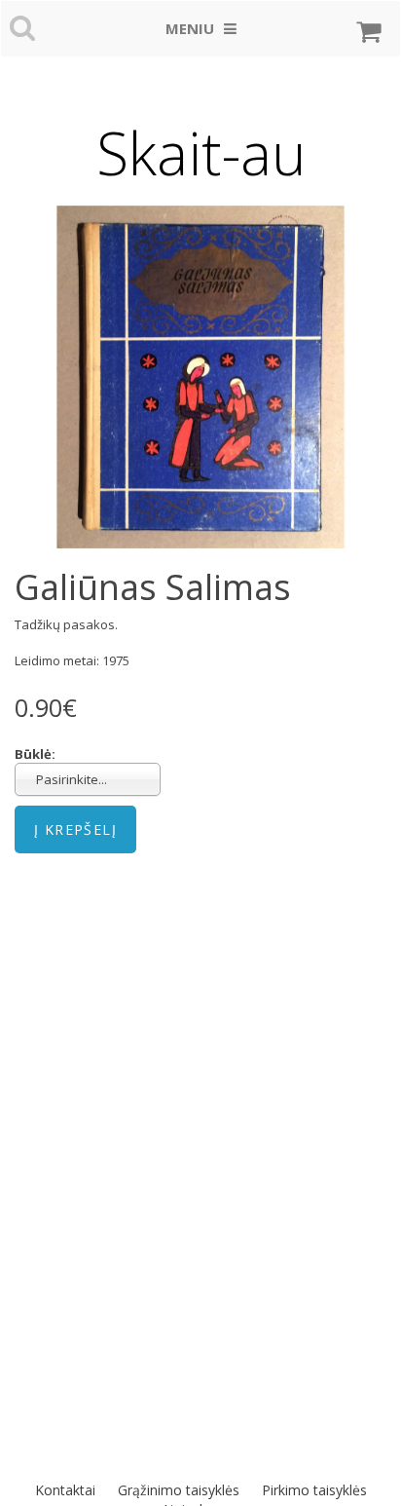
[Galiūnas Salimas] (200, 377)
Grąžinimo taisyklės (178, 1490)
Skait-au (201, 153)
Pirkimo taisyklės (314, 1490)
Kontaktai (65, 1490)
